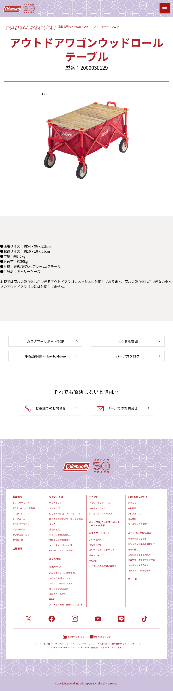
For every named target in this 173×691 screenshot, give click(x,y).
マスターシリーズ (21, 513)
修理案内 (93, 560)
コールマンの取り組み (139, 532)
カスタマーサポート (41, 26)
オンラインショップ (77, 636)
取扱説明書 (18, 539)
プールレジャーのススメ (60, 583)
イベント (93, 496)
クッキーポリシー (88, 644)
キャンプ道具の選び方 (59, 534)
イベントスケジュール (99, 503)
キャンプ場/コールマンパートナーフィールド (104, 524)
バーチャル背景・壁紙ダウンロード (66, 604)
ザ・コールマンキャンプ (100, 513)
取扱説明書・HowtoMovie (73, 26)
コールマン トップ (14, 26)
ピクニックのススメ (58, 588)
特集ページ (55, 566)
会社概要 (132, 508)
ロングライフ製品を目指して (141, 544)
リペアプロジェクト (137, 538)
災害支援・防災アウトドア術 (141, 559)
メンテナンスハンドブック (101, 550)
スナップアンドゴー (22, 503)
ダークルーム (19, 518)
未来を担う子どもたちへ (139, 554)
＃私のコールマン (57, 594)
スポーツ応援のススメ (59, 578)
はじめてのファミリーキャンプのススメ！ (66, 521)
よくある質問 (95, 539)
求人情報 (132, 518)
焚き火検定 (54, 529)
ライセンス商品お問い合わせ (102, 565)
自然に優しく (134, 549)
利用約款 (103, 644)
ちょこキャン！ (56, 503)
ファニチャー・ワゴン (106, 26)
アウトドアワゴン (21, 524)
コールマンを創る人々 (138, 565)
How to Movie (95, 544)
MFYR (51, 599)
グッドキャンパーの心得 (60, 545)
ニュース (132, 579)
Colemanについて (138, 496)
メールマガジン (131, 644)
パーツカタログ (96, 555)
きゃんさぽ (54, 508)
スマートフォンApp (42, 644)
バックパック (19, 529)
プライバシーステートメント (65, 644)
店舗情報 (17, 548)
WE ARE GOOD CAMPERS (61, 550)
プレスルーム (134, 513)
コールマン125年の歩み (139, 570)
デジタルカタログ (21, 534)
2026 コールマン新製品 (24, 508)
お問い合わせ (116, 644)
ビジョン (132, 503)
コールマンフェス (97, 508)
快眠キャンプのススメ (59, 539)
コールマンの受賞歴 (137, 524)
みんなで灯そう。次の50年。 (63, 572)
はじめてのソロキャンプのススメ (65, 513)
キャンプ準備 (56, 496)
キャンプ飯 (55, 559)
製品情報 (17, 496)
